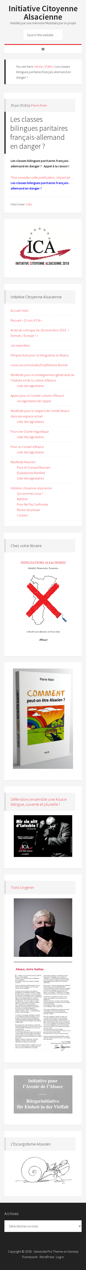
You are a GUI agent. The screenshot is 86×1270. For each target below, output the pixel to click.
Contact (22, 515)
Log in (60, 1257)
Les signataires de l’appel (34, 401)
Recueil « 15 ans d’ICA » (26, 320)
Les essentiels (20, 345)
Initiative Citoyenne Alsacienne (43, 12)
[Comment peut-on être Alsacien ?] (43, 719)
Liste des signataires (30, 386)
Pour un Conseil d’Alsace (27, 447)
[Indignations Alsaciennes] (43, 601)
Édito (29, 204)
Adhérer (22, 499)
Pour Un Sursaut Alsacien (33, 467)
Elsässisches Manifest (31, 473)
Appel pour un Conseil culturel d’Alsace (37, 395)
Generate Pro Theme (48, 1251)
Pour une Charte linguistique (30, 431)
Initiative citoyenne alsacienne (31, 488)
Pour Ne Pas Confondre (32, 504)
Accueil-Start (19, 310)
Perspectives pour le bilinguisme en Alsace (40, 355)
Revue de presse (28, 510)
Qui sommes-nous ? (30, 493)
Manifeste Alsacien (23, 462)
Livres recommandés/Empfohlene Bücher (39, 365)
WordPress (46, 1257)
